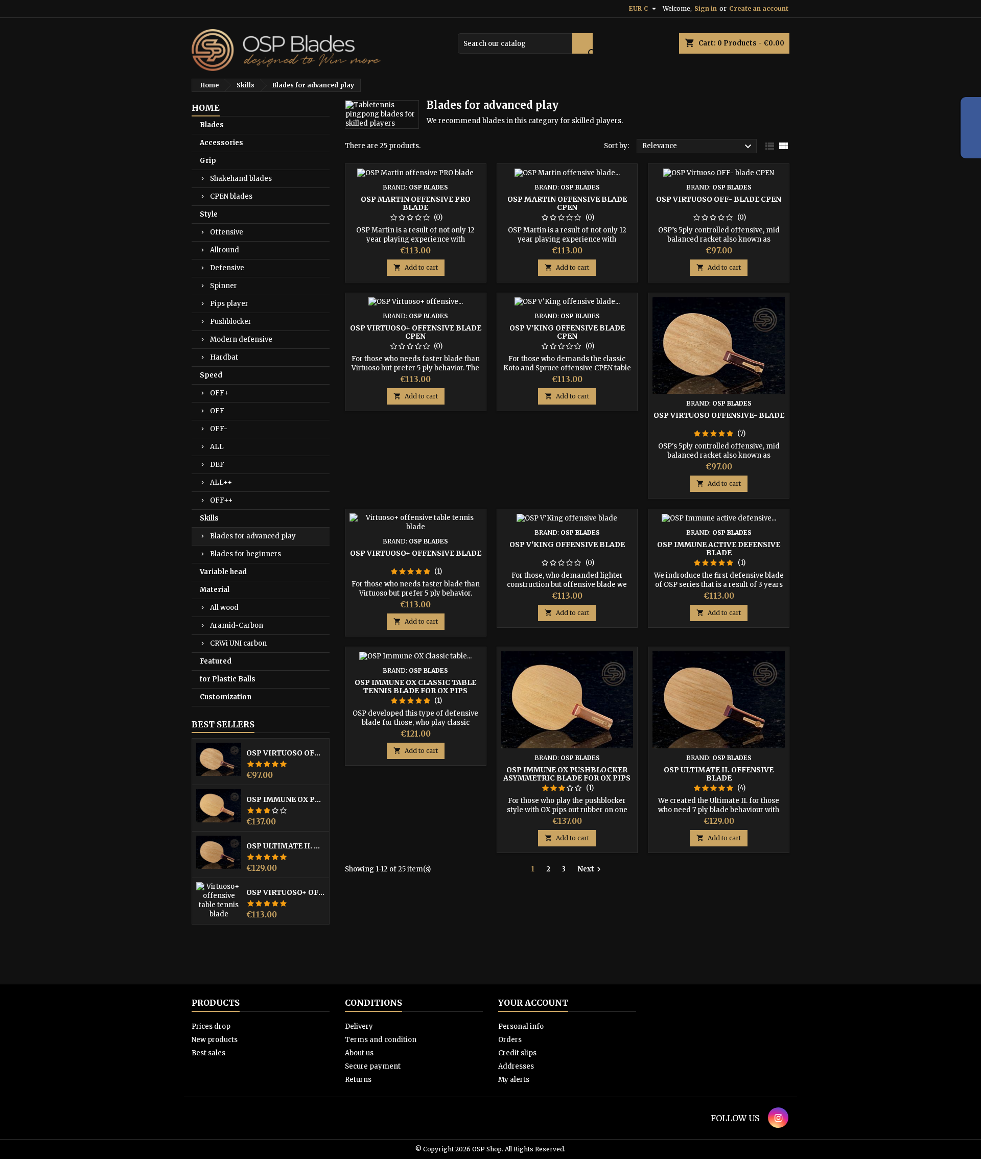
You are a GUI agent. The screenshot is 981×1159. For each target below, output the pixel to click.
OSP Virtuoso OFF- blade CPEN (718, 199)
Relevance (698, 146)
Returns (358, 1079)
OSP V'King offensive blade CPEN (567, 332)
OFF (217, 411)
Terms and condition (380, 1039)
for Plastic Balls (227, 679)
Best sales (208, 1053)
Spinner (223, 285)
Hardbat (224, 357)
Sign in (705, 8)
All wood (224, 607)
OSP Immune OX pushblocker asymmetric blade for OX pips (285, 799)
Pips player (229, 303)
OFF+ (219, 393)
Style (209, 214)
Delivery (359, 1026)
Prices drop (211, 1026)
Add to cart (415, 267)
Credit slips (517, 1053)
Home (206, 108)
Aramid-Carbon (236, 625)
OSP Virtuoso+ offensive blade (285, 892)
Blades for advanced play (253, 536)
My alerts (513, 1079)
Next (590, 869)
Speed (211, 375)
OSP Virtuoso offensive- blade (285, 753)
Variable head (223, 571)
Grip (208, 160)
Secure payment (373, 1066)
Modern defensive (241, 339)
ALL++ (221, 482)
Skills (209, 518)
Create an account (758, 8)
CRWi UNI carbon (238, 643)
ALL (217, 446)
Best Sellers (223, 724)
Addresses (516, 1066)
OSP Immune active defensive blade (718, 548)
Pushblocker (230, 321)
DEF (217, 464)
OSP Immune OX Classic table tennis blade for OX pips (415, 686)
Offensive (226, 232)
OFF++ (221, 500)
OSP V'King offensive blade (567, 544)
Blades (212, 125)
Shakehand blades (241, 178)
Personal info (521, 1026)
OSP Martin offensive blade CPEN (567, 203)
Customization (225, 697)
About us (359, 1053)
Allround (224, 250)
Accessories (221, 142)
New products (215, 1039)
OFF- (218, 428)
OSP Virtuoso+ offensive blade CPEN (415, 332)
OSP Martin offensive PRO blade (416, 203)
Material (214, 589)
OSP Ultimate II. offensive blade (285, 846)
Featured (215, 661)
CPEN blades (231, 196)
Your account (533, 1003)
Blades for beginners (245, 554)
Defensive (227, 268)
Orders (510, 1039)
